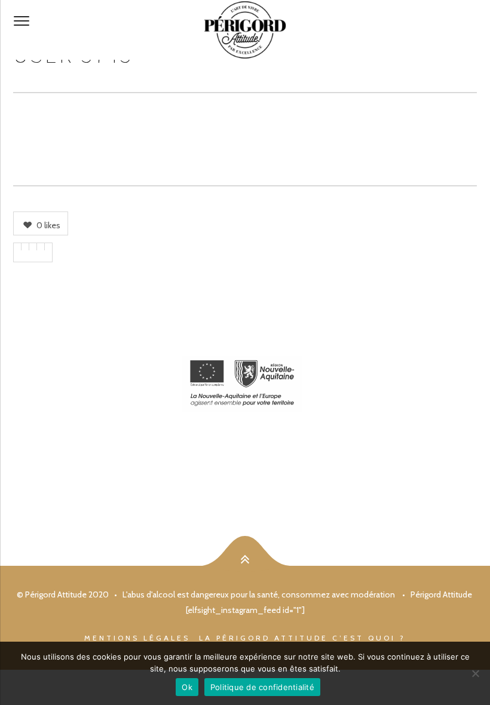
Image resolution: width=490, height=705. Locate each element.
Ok (187, 687)
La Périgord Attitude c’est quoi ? (302, 637)
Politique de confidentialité (262, 687)
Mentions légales (137, 637)
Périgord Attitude (441, 594)
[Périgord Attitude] (245, 30)
